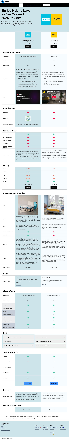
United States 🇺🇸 (38, 427)
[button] (66, 1)
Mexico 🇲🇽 (36, 430)
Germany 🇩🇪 (52, 430)
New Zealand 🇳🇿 (63, 429)
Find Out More (28, 383)
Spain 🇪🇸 (52, 434)
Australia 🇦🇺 (62, 427)
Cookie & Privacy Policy (5, 430)
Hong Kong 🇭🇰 (45, 429)
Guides (2, 427)
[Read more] (18, 285)
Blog (2, 426)
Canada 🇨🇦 (37, 429)
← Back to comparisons (6, 27)
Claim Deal (46, 5)
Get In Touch (3, 428)
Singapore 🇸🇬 (45, 427)
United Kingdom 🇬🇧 (53, 427)
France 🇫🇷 (52, 432)
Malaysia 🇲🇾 (45, 430)
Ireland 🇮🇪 (52, 429)
